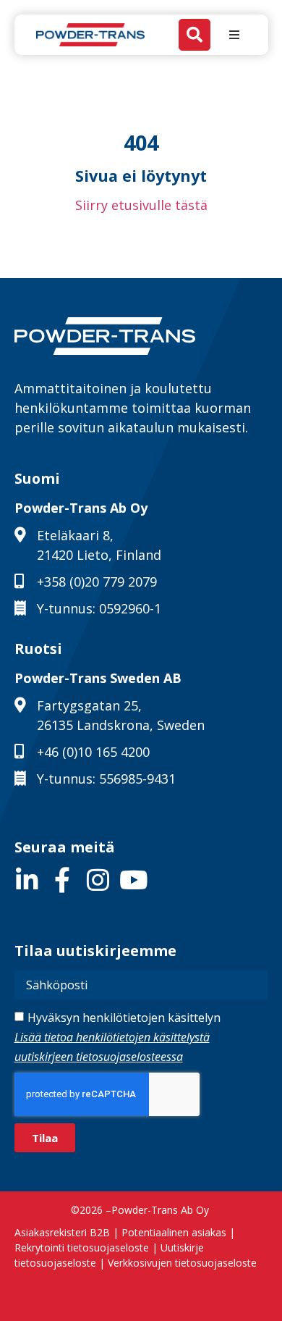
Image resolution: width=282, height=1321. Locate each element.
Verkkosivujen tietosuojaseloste (182, 1263)
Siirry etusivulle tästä (141, 205)
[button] (234, 35)
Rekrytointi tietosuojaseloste (81, 1247)
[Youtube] (133, 879)
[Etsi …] (194, 35)
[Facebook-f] (62, 879)
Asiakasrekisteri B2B (62, 1232)
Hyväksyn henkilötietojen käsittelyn (117, 1037)
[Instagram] (98, 879)
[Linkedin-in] (27, 879)
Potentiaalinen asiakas (173, 1232)
